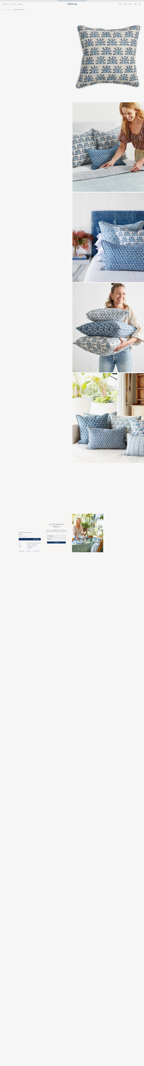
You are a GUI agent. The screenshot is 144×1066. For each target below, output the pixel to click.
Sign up (56, 542)
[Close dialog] (102, 515)
